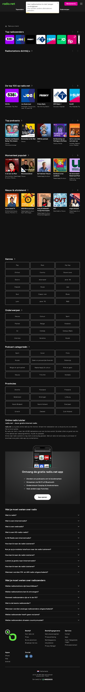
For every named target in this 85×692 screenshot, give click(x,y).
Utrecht (17, 411)
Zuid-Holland (67, 411)
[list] (42, 39)
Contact (67, 634)
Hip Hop (67, 265)
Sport (68, 316)
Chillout (17, 272)
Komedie (67, 375)
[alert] (42, 7)
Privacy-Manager (50, 646)
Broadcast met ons (31, 643)
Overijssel (67, 404)
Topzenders (20, 9)
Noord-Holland (43, 404)
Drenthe (17, 390)
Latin (17, 301)
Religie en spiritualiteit (17, 367)
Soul (17, 294)
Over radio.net (29, 634)
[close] (57, 3)
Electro (17, 280)
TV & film (42, 375)
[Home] (6, 26)
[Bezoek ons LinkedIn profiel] (26, 656)
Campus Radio (67, 331)
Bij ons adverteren (31, 640)
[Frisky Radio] (30, 39)
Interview (17, 338)
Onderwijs (67, 360)
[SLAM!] (51, 39)
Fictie (67, 353)
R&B (67, 301)
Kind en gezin (67, 367)
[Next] (78, 31)
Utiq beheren (49, 643)
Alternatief (42, 280)
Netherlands (44, 671)
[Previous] (72, 31)
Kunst (43, 353)
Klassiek (17, 287)
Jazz (67, 287)
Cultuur (42, 316)
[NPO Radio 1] (40, 39)
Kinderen (68, 323)
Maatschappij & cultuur (42, 367)
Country (42, 272)
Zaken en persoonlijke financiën (42, 360)
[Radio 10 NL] (61, 39)
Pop (17, 265)
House (42, 287)
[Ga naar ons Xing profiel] (31, 656)
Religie (42, 323)
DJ (17, 331)
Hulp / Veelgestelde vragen (71, 641)
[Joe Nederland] (20, 39)
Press (27, 637)
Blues (68, 294)
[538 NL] (9, 39)
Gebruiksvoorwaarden (52, 634)
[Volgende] (78, 85)
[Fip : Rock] (71, 39)
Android (7, 661)
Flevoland (42, 390)
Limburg (67, 397)
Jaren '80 (68, 280)
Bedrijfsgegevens (50, 640)
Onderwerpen (64, 9)
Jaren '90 (42, 301)
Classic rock (42, 294)
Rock (42, 265)
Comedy (42, 331)
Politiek (17, 323)
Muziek (67, 338)
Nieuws (17, 316)
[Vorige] (72, 85)
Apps (66, 637)
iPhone (7, 655)
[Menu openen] (81, 3)
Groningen (42, 397)
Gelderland (17, 397)
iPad (6, 658)
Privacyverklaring (50, 637)
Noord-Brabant (17, 404)
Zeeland (42, 411)
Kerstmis (42, 338)
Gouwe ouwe (67, 272)
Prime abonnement (71, 645)
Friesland (67, 390)
